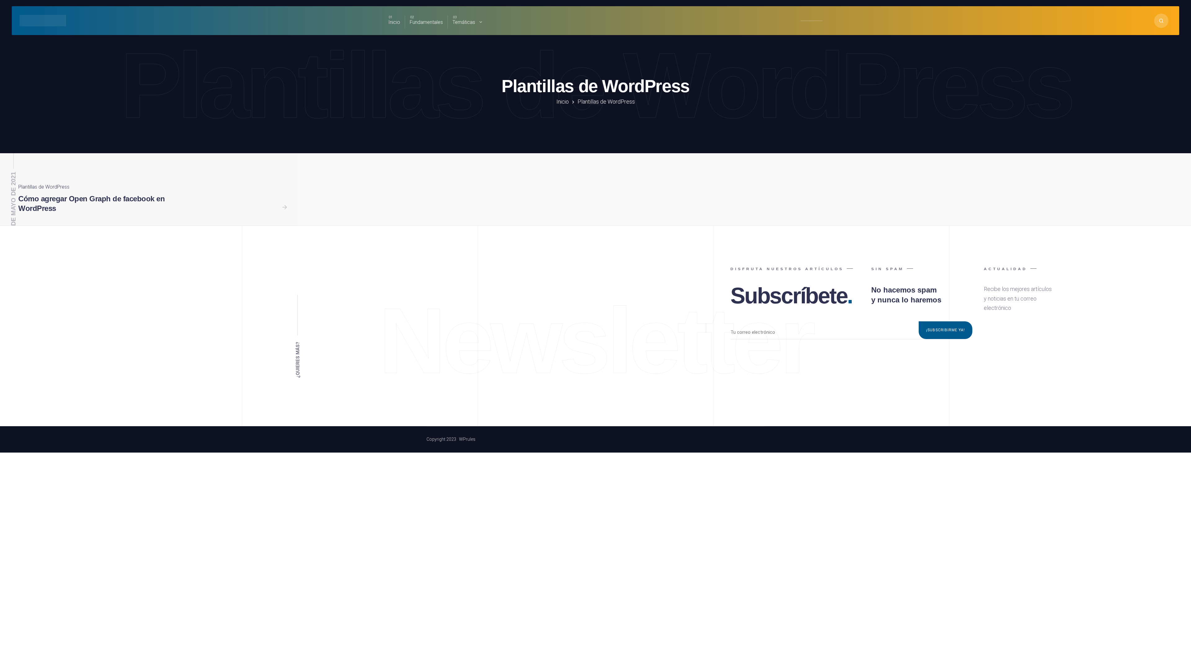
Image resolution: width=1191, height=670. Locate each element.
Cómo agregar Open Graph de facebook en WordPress (91, 203)
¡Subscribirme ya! (945, 330)
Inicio (394, 22)
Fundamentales (426, 22)
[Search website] (1161, 21)
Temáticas (464, 22)
